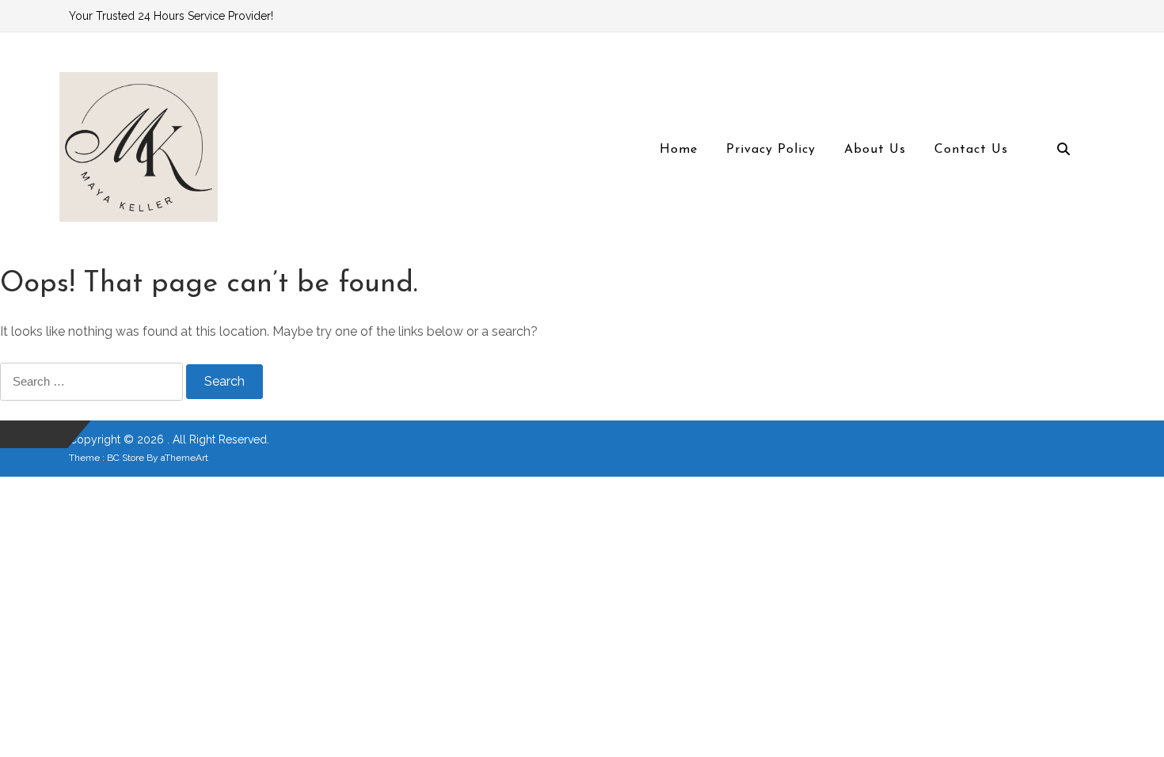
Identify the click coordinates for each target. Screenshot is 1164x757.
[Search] (1063, 150)
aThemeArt (184, 457)
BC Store (125, 457)
